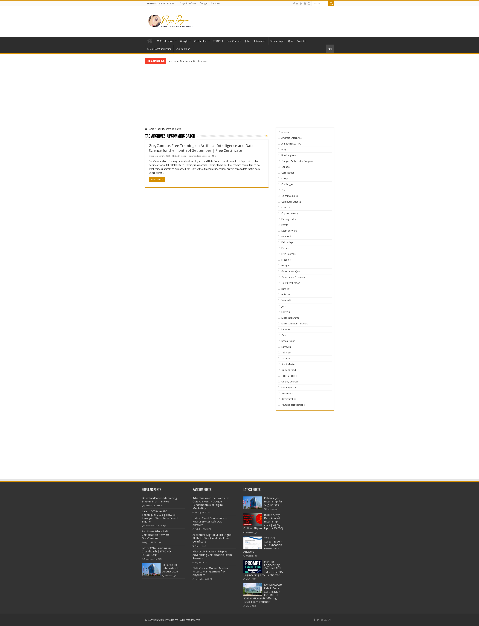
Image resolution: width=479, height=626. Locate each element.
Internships (260, 41)
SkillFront (286, 352)
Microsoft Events (290, 317)
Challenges (287, 184)
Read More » (157, 179)
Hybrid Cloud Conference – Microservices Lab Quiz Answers (210, 521)
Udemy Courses (289, 381)
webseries (286, 393)
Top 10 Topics (289, 375)
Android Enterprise (291, 137)
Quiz (290, 41)
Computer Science (291, 201)
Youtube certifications (293, 404)
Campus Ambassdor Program (297, 161)
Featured (192, 156)
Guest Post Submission (159, 49)
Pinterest (286, 329)
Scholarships (277, 41)
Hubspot (286, 294)
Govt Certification (290, 283)
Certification (200, 41)
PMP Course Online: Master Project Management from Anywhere (210, 571)
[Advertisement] (263, 18)
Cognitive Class (188, 3)
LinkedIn (286, 312)
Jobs (247, 41)
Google (203, 3)
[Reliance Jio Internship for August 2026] (151, 569)
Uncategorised (289, 387)
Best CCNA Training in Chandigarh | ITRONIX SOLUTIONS (156, 551)
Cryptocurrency (289, 213)
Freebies (286, 259)
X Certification (288, 399)
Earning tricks (288, 219)
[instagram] (308, 3)
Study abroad (183, 49)
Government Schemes (293, 277)
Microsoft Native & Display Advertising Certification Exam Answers (212, 555)
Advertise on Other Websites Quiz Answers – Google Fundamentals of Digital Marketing (211, 503)
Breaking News (289, 155)
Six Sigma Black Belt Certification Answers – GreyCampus (157, 535)
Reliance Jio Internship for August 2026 (171, 568)
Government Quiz (290, 271)
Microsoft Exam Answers (294, 323)
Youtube (301, 41)
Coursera (286, 207)
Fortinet (285, 248)
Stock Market (288, 364)
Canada (285, 166)
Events (284, 225)
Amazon (285, 132)
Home (150, 41)
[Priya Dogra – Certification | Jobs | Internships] (171, 20)
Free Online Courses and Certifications (187, 61)
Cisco (284, 190)
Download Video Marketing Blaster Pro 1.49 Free (159, 499)
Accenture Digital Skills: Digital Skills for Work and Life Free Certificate (212, 538)
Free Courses (234, 41)
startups (285, 358)
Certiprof (215, 3)
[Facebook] (294, 3)
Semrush (286, 346)
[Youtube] (304, 3)
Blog (283, 149)
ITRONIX (218, 41)
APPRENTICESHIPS (291, 143)
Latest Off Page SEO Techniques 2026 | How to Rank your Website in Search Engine (160, 516)
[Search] (331, 3)
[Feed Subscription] (267, 136)
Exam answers (289, 230)
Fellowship (287, 242)
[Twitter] (297, 3)
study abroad (288, 370)
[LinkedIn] (301, 3)
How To (285, 288)
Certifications (167, 41)
